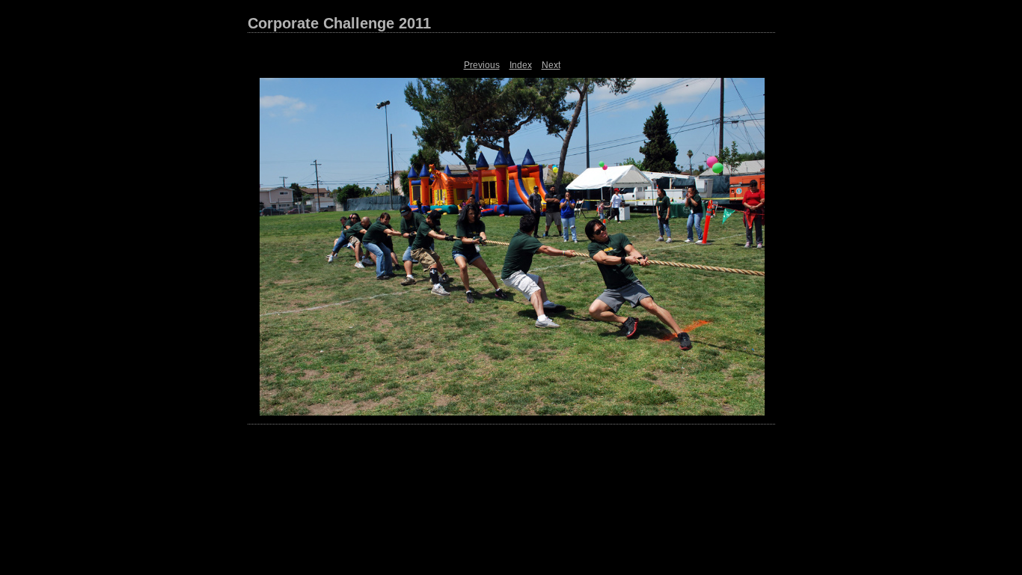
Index (521, 65)
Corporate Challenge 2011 (339, 23)
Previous (482, 65)
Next (551, 65)
